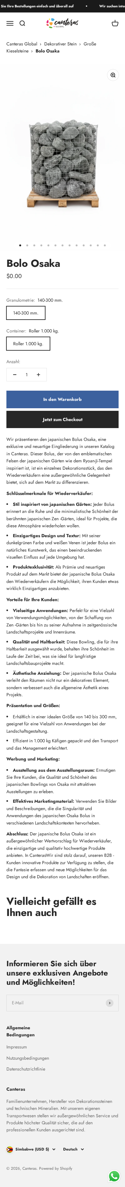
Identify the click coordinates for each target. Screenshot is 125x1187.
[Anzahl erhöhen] (38, 374)
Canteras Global (21, 44)
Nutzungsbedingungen (27, 1058)
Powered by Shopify (55, 1168)
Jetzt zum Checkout (62, 419)
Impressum (16, 1047)
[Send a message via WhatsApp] (114, 1176)
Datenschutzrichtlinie (25, 1069)
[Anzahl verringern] (15, 374)
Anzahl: (13, 361)
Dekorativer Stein (60, 44)
